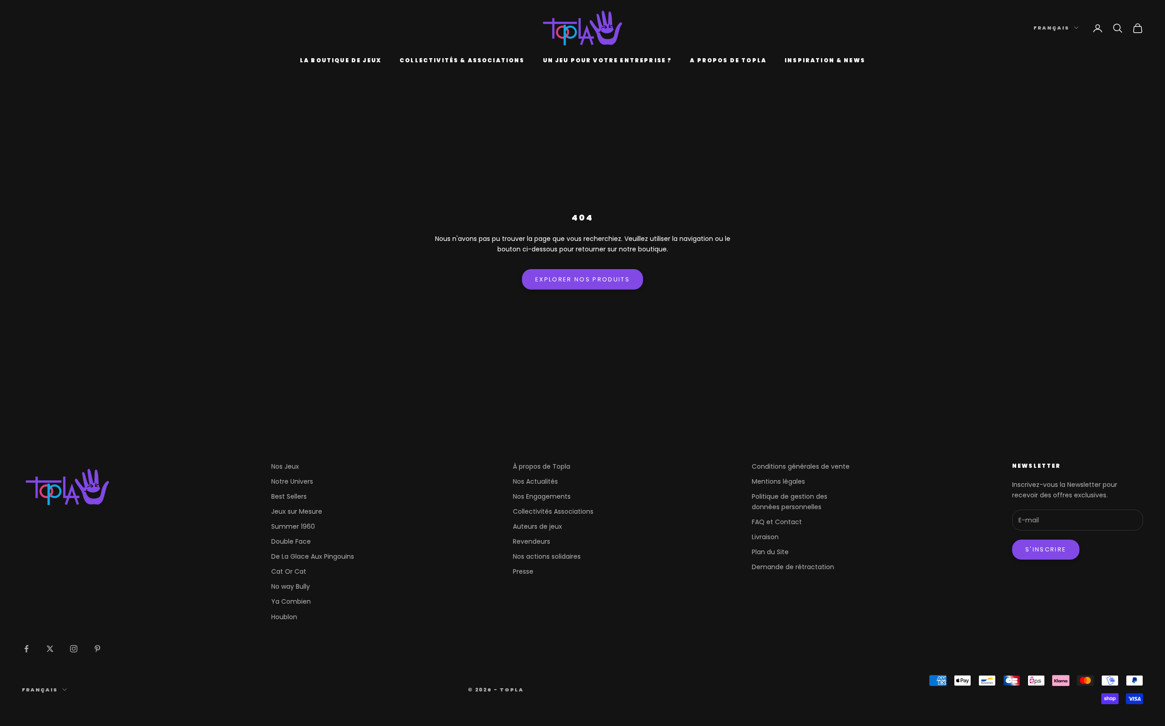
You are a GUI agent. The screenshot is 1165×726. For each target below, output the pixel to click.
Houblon (284, 616)
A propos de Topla (728, 60)
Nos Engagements (542, 496)
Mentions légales (778, 481)
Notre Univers (292, 481)
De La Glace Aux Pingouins (312, 556)
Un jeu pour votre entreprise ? (607, 60)
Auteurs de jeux (537, 526)
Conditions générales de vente (801, 466)
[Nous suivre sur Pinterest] (97, 648)
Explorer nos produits (582, 279)
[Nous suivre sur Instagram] (73, 648)
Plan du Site (770, 551)
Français (1051, 27)
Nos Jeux (285, 466)
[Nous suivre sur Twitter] (50, 648)
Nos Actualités (535, 481)
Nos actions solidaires (547, 556)
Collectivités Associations (553, 511)
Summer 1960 (293, 526)
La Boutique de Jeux (340, 60)
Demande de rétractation (793, 566)
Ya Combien (291, 601)
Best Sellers (289, 496)
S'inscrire (1045, 549)
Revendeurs (531, 541)
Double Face (291, 541)
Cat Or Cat (288, 571)
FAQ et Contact (777, 521)
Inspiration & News (825, 60)
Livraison (765, 536)
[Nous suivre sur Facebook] (26, 648)
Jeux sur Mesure (296, 511)
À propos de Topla (541, 466)
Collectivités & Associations (462, 60)
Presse (523, 571)
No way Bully (290, 586)
